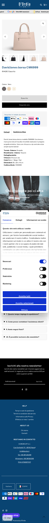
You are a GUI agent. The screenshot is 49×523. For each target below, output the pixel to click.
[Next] (43, 36)
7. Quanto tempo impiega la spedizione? (22, 314)
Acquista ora (24, 105)
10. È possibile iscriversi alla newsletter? (22, 337)
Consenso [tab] (7, 220)
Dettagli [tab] (19, 220)
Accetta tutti (24, 296)
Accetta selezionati (25, 303)
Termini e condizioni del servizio (24, 414)
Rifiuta (24, 310)
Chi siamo (24, 430)
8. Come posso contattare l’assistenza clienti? (25, 322)
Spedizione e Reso (19, 132)
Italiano (9, 486)
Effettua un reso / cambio (24, 419)
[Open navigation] (9, 5)
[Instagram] (26, 390)
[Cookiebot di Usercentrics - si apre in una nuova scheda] (35, 213)
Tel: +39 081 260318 (24, 455)
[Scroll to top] (44, 516)
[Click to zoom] (43, 23)
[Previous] (5, 36)
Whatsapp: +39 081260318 (24, 458)
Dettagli (7, 132)
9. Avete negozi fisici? (15, 329)
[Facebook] (22, 390)
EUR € (24, 486)
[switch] (42, 269)
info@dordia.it (24, 451)
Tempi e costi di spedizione (24, 411)
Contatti (24, 433)
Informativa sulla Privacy (24, 417)
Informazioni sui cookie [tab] (36, 220)
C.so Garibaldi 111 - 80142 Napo (24, 447)
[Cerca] (41, 4)
